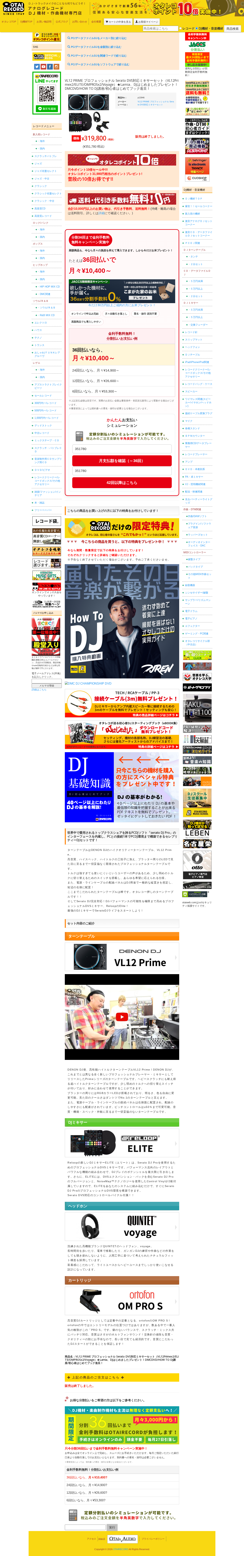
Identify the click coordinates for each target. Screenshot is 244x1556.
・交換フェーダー (198, 324)
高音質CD (40, 208)
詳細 (101, 213)
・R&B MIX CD (46, 315)
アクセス (91, 1539)
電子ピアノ (191, 618)
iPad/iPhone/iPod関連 (197, 362)
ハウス (38, 330)
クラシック (41, 186)
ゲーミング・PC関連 (196, 633)
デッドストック (43, 425)
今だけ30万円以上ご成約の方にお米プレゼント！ (122, 305)
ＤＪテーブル (192, 354)
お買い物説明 (44, 21)
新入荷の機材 (192, 213)
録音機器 (190, 585)
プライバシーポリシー (153, 1539)
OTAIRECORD (120, 1549)
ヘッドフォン (192, 347)
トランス (39, 345)
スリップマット (193, 339)
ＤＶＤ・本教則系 (195, 469)
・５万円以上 (195, 288)
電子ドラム (191, 611)
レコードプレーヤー (196, 454)
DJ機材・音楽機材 (210, 28)
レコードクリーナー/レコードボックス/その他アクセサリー (47, 481)
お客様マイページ (148, 21)
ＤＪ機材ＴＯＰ (193, 198)
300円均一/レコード (46, 403)
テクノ (38, 337)
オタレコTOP (9, 21)
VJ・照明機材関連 (195, 484)
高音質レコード (43, 216)
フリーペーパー (43, 510)
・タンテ (193, 256)
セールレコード (43, 395)
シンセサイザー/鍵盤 (196, 592)
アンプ (189, 461)
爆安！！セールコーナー (198, 206)
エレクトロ (41, 322)
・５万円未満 (195, 281)
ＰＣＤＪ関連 (192, 243)
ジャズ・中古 (42, 178)
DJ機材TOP (26, 21)
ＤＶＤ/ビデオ (42, 469)
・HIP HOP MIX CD (48, 286)
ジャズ (38, 163)
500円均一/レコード (46, 410)
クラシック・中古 (44, 200)
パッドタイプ (195, 566)
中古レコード (42, 433)
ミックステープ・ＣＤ (47, 440)
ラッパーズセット (198, 534)
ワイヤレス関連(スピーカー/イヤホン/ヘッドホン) (198, 403)
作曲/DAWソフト (197, 516)
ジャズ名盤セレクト (46, 171)
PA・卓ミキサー (194, 476)
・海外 (41, 141)
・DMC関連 (43, 294)
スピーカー (191, 391)
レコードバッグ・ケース (198, 384)
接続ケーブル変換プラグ (198, 413)
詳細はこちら (39, 689)
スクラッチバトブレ (46, 156)
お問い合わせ (79, 21)
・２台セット (195, 264)
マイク (189, 421)
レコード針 (191, 332)
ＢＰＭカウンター (195, 435)
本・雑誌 (39, 502)
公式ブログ (62, 21)
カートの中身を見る (119, 21)
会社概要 (96, 21)
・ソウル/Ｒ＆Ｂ (46, 307)
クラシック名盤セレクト (48, 193)
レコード (188, 28)
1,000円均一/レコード (47, 417)
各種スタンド (192, 428)
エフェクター (192, 626)
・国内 (41, 148)
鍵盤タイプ (194, 559)
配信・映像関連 (193, 491)
